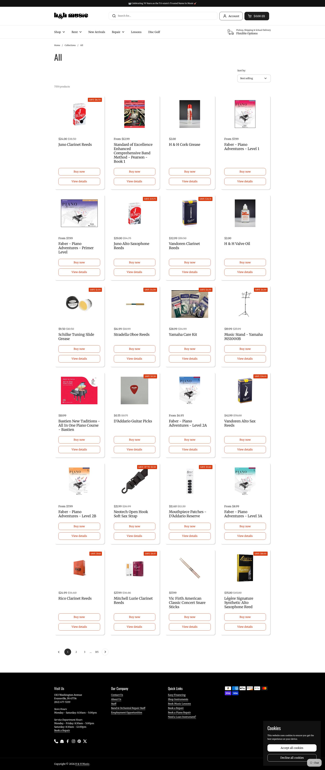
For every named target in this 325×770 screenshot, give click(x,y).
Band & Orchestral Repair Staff (128, 708)
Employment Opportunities (126, 712)
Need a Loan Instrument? (182, 716)
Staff (113, 703)
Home (57, 45)
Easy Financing (177, 694)
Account (234, 16)
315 (97, 651)
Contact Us (117, 694)
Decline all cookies (292, 757)
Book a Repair (62, 730)
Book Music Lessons (179, 703)
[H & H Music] (71, 16)
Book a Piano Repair (179, 712)
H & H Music (82, 763)
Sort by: (241, 70)
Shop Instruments (178, 699)
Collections (70, 45)
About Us (116, 699)
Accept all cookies (292, 748)
